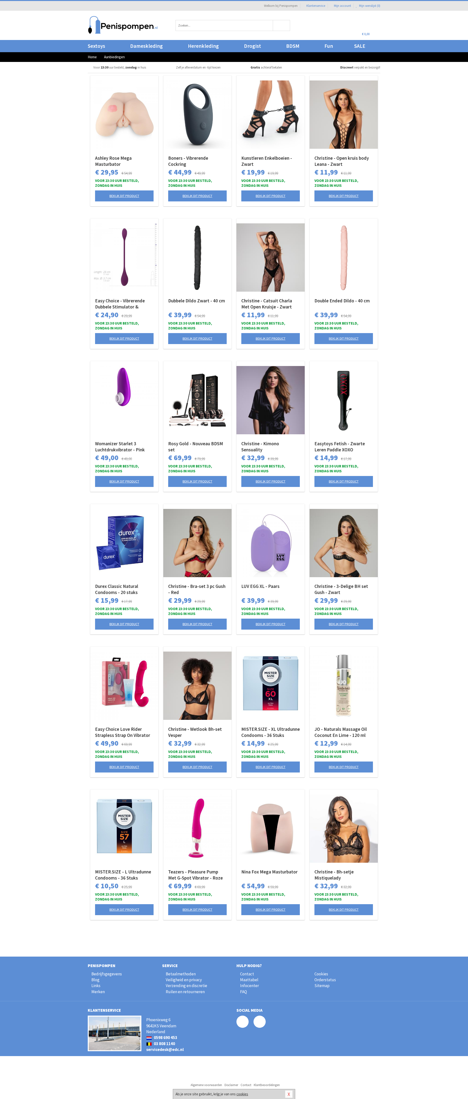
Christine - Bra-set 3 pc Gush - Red (196, 589)
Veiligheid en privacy (184, 979)
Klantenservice (315, 6)
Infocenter (249, 985)
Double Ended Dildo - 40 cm (342, 301)
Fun (328, 46)
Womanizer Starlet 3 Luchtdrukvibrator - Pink (120, 447)
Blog (95, 979)
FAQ (243, 991)
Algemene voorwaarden (206, 1085)
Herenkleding (203, 46)
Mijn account (342, 6)
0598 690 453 (165, 1037)
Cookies (321, 974)
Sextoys (96, 46)
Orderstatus (325, 979)
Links (95, 985)
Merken (98, 991)
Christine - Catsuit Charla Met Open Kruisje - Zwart (266, 304)
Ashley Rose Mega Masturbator (113, 161)
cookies (242, 1094)
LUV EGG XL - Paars (260, 586)
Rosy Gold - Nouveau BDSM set (195, 447)
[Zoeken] (281, 25)
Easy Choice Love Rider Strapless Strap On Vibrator (122, 732)
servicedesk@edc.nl (165, 1049)
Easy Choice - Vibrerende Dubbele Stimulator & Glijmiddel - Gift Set (120, 304)
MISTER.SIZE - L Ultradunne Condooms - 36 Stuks (123, 875)
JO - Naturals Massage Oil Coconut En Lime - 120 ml (340, 732)
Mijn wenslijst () (369, 6)
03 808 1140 (164, 1043)
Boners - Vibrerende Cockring (188, 161)
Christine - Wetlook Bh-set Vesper (195, 732)
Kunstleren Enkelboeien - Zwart (266, 161)
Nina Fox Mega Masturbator (269, 872)
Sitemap (322, 985)
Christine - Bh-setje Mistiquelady (334, 875)
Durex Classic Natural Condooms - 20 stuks (116, 589)
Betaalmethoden (181, 974)
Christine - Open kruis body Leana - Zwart (341, 161)
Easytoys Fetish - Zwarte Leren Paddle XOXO (339, 447)
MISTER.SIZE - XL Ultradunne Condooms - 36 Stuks (270, 732)
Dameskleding (146, 46)
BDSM (292, 46)
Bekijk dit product (124, 196)
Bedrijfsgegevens (106, 974)
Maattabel (249, 979)
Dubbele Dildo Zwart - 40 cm (196, 301)
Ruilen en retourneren (185, 991)
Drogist (252, 46)
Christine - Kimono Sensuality (260, 447)
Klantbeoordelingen (267, 1085)
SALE (359, 46)
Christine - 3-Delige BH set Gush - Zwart (341, 589)
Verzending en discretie (186, 985)
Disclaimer (231, 1085)
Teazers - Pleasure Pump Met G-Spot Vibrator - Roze (195, 875)
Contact (247, 974)
